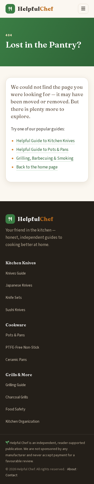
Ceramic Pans (16, 359)
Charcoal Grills (17, 397)
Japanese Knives (19, 285)
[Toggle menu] (83, 9)
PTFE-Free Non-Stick (22, 347)
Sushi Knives (15, 310)
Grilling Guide (16, 385)
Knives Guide (16, 273)
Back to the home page (37, 167)
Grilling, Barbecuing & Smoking (44, 158)
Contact (11, 475)
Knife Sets (14, 297)
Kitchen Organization (22, 421)
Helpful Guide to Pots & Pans (42, 150)
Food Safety (15, 409)
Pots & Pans (15, 335)
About (71, 469)
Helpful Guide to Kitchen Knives (45, 141)
